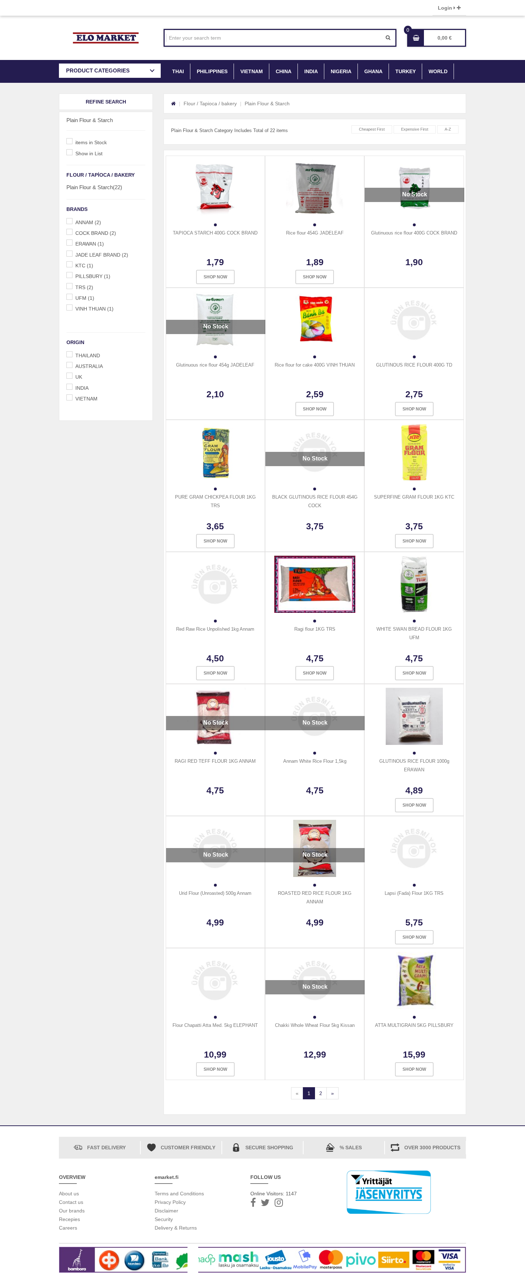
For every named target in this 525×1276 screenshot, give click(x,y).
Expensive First (414, 129)
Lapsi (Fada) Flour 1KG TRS (414, 893)
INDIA (311, 71)
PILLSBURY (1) (92, 276)
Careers (68, 1228)
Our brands (72, 1211)
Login (446, 8)
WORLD (438, 71)
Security (164, 1219)
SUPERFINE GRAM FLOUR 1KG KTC (414, 497)
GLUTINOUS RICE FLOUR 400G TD (414, 365)
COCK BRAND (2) (95, 233)
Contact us (71, 1202)
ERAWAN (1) (89, 244)
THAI (178, 71)
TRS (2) (84, 287)
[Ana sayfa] (173, 103)
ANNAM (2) (88, 222)
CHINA (283, 71)
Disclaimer (166, 1211)
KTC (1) (84, 265)
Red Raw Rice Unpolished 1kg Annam (215, 629)
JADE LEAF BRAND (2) (101, 255)
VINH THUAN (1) (94, 309)
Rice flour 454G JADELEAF (315, 233)
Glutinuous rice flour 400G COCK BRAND (414, 233)
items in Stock (91, 142)
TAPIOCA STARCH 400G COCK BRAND (215, 233)
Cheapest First (372, 129)
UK (78, 377)
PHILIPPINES (212, 71)
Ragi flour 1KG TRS (314, 629)
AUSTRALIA (89, 366)
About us (69, 1193)
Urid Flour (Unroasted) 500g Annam (215, 893)
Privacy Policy (170, 1202)
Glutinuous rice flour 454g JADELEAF (215, 365)
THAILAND (87, 355)
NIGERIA (341, 71)
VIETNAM (251, 71)
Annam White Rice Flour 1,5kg (314, 761)
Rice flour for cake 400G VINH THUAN (315, 365)
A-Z (448, 129)
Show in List (88, 153)
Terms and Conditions (179, 1193)
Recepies (69, 1219)
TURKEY (405, 71)
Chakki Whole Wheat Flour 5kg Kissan (315, 1025)
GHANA (373, 71)
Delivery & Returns (176, 1228)
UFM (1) (84, 298)
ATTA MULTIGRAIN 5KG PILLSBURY (414, 1025)
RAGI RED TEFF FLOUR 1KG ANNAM (215, 761)
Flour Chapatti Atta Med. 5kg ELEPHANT (215, 1025)
